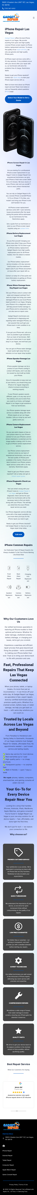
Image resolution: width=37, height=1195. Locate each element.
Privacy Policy (13, 1184)
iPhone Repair (7, 1151)
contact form (24, 228)
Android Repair (7, 1155)
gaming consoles (25, 780)
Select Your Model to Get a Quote (18, 99)
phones (14, 778)
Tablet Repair (6, 1160)
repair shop (17, 77)
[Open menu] (33, 18)
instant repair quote (18, 476)
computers (29, 778)
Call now (18, 534)
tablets (21, 778)
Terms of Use (23, 1184)
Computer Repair (8, 1165)
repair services (22, 49)
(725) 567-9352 (9, 8)
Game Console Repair (9, 1174)
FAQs (7, 91)
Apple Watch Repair (9, 1170)
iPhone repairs (25, 976)
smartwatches (8, 780)
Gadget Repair (10, 38)
